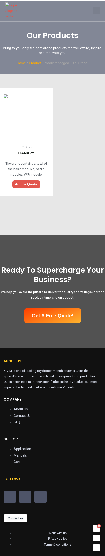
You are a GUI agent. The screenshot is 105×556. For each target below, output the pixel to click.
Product (35, 62)
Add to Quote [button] (26, 184)
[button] (96, 10)
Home (21, 62)
